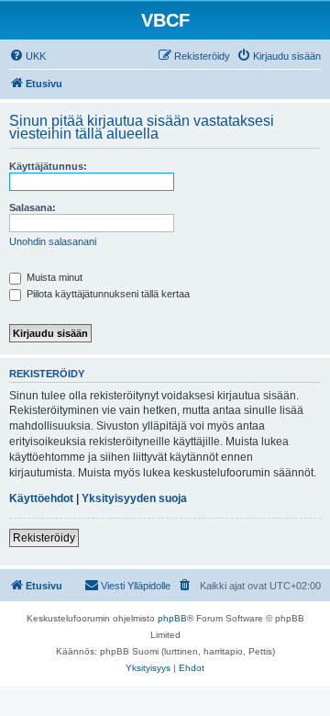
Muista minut (53, 277)
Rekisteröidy (44, 537)
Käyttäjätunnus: (48, 166)
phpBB (172, 618)
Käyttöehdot (41, 498)
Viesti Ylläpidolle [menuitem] (135, 585)
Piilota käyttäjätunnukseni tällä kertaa (107, 293)
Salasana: (32, 207)
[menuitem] (27, 56)
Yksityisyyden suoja (134, 498)
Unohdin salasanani (52, 241)
